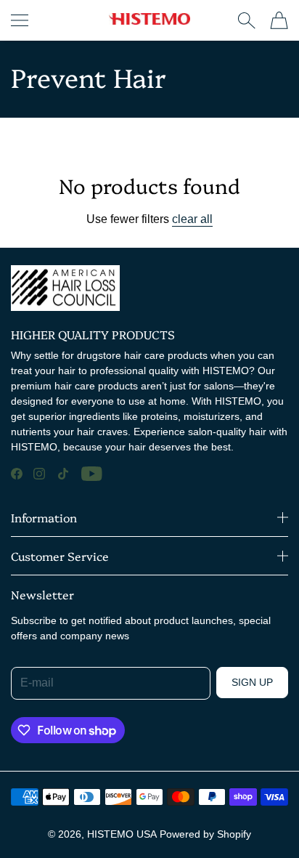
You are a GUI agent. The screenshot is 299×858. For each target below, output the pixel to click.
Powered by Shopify (205, 834)
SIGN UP (252, 682)
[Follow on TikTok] (63, 473)
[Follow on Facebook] (16, 473)
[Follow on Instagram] (39, 473)
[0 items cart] (279, 20)
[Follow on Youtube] (91, 473)
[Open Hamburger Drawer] (19, 20)
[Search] (246, 20)
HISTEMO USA (122, 834)
